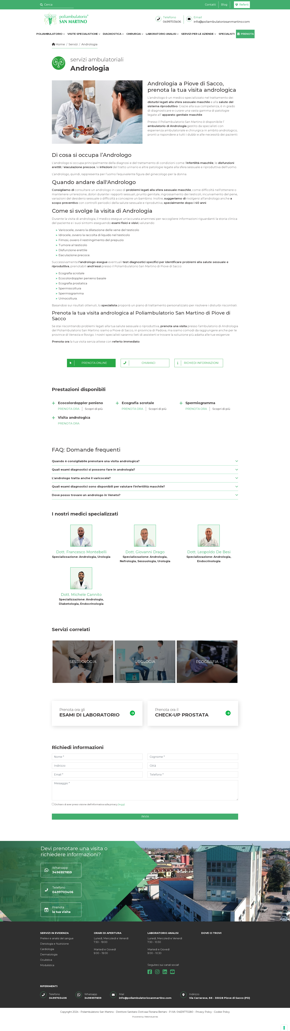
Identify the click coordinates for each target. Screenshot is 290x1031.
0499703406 (172, 21)
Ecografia (207, 661)
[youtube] (172, 972)
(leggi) (121, 804)
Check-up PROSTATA (181, 715)
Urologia (145, 661)
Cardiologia (47, 949)
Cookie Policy (222, 1011)
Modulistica (47, 965)
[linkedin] (166, 972)
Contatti (210, 4)
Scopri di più (94, 408)
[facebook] (151, 972)
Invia (145, 816)
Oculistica (46, 959)
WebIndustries (151, 1016)
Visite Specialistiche (82, 33)
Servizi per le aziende (197, 33)
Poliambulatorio (49, 33)
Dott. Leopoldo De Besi (209, 552)
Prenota (247, 33)
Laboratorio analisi (161, 33)
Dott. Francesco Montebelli (81, 552)
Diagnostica (112, 33)
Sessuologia (82, 661)
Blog (224, 4)
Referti (244, 4)
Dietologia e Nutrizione (54, 943)
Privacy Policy (204, 1011)
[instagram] (158, 972)
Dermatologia (48, 954)
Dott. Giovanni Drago (145, 552)
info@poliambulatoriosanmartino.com (222, 21)
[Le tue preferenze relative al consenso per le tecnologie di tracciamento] (284, 1028)
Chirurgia (133, 33)
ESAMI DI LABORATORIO (89, 715)
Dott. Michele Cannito (81, 594)
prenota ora (68, 408)
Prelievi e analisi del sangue (57, 938)
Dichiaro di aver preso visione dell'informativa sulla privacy (90, 804)
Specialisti (227, 33)
